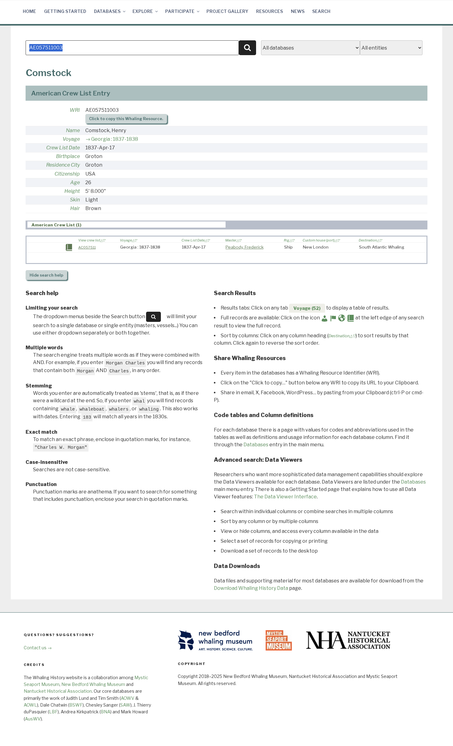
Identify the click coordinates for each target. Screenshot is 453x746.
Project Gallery (227, 11)
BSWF (76, 704)
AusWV (33, 718)
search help (46, 275)
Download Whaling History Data (251, 588)
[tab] (126, 224)
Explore (143, 11)
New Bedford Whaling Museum (93, 684)
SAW (125, 704)
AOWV (127, 698)
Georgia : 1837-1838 (114, 139)
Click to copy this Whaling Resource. (126, 118)
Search (321, 11)
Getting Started (65, 11)
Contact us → (38, 647)
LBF (53, 711)
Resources (269, 11)
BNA (105, 711)
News (297, 11)
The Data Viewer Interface (285, 497)
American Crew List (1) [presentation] (56, 224)
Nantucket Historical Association (58, 691)
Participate (179, 11)
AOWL (30, 704)
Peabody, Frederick (244, 247)
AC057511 (87, 247)
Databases (107, 11)
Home (29, 11)
